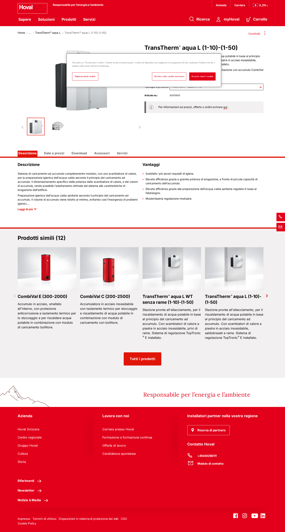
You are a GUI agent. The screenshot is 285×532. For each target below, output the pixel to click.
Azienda (221, 5)
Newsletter (26, 490)
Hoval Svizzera (28, 429)
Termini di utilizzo (44, 519)
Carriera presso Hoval (118, 429)
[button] (208, 430)
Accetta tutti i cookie (202, 76)
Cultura (23, 454)
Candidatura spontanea (119, 454)
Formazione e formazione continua (127, 437)
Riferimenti (26, 481)
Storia (22, 462)
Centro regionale (29, 437)
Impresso (24, 519)
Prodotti (69, 19)
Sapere (24, 19)
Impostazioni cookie (85, 76)
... (30, 32)
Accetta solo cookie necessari (169, 76)
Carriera (239, 5)
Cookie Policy (27, 523)
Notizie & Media (29, 500)
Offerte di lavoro (114, 445)
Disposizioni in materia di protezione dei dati (88, 519)
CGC (124, 519)
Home (21, 32)
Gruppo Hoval (28, 445)
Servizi (89, 19)
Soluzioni (46, 19)
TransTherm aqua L (48, 32)
